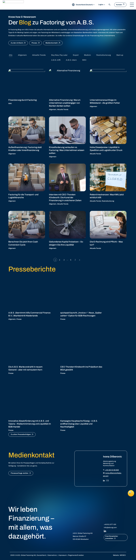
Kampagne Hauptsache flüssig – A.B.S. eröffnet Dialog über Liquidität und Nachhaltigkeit (79, 424)
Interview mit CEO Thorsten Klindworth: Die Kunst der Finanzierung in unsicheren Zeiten (65, 197)
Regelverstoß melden (76, 555)
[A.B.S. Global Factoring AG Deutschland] (13, 4)
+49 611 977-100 (110, 524)
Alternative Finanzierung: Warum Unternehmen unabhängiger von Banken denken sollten (64, 103)
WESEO (123, 555)
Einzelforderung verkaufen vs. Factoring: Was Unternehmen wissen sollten (66, 150)
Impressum (63, 555)
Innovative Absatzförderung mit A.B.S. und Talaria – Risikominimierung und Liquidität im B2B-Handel (29, 424)
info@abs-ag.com (110, 527)
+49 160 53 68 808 (112, 470)
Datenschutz (52, 555)
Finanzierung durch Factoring (22, 100)
